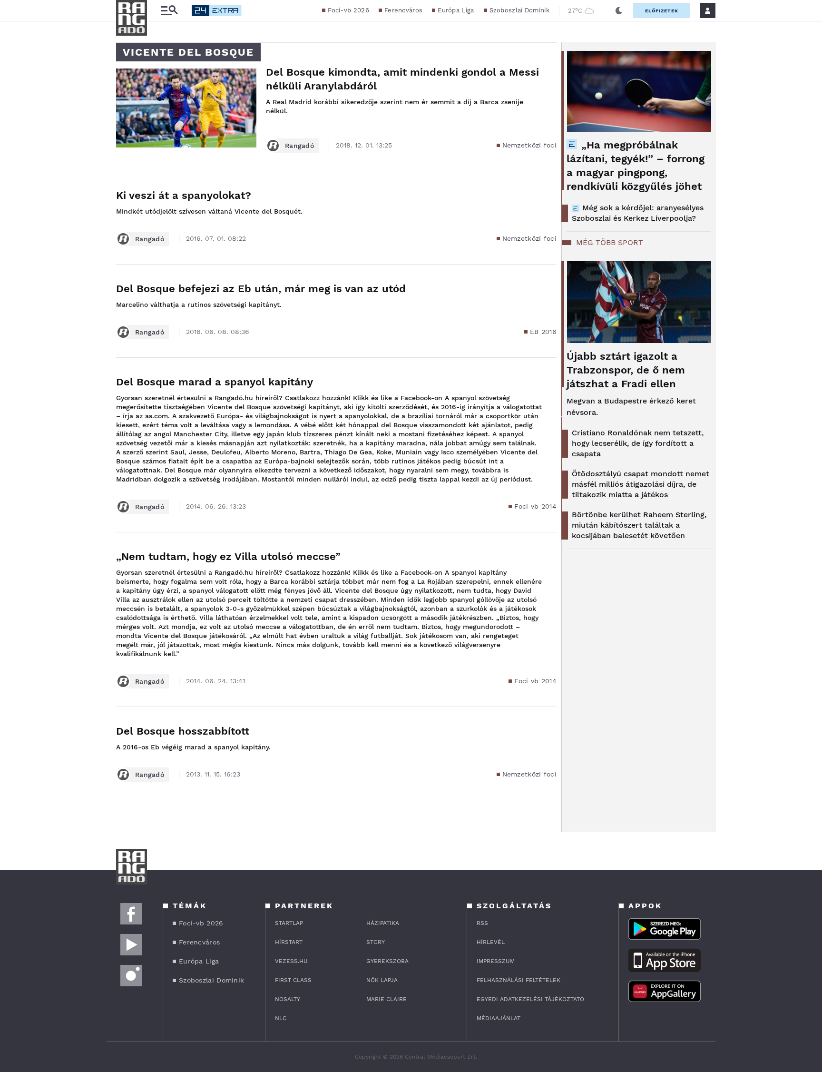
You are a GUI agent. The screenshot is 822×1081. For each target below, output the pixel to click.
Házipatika (382, 923)
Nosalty (287, 999)
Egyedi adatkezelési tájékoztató (530, 999)
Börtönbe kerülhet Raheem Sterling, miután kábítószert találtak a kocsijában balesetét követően (639, 525)
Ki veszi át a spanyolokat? (183, 195)
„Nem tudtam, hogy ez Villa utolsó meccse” (228, 556)
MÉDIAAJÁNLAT (498, 1018)
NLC (280, 1018)
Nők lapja (382, 980)
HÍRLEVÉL (491, 942)
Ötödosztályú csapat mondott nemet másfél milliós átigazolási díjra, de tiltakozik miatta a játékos (640, 484)
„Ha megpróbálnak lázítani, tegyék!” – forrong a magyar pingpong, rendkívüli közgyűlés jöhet (636, 165)
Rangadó (299, 145)
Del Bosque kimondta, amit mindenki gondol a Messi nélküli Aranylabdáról (402, 79)
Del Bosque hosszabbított (182, 731)
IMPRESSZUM (496, 961)
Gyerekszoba (387, 961)
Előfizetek (661, 10)
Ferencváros (403, 10)
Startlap (289, 923)
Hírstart (289, 942)
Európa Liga (456, 10)
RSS (482, 923)
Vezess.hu (291, 961)
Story (375, 942)
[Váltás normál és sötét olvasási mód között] (619, 10)
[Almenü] (169, 10)
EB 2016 (543, 331)
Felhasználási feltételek (518, 980)
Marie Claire (386, 999)
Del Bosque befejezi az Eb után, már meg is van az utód (261, 289)
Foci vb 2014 (535, 506)
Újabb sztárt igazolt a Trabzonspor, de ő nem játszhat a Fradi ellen (626, 370)
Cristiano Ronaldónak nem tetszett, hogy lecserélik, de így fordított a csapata (638, 443)
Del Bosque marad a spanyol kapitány (214, 382)
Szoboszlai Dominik (519, 10)
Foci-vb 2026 (348, 10)
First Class (293, 980)
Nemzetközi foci (529, 145)
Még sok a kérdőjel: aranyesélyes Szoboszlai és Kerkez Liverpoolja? (638, 213)
